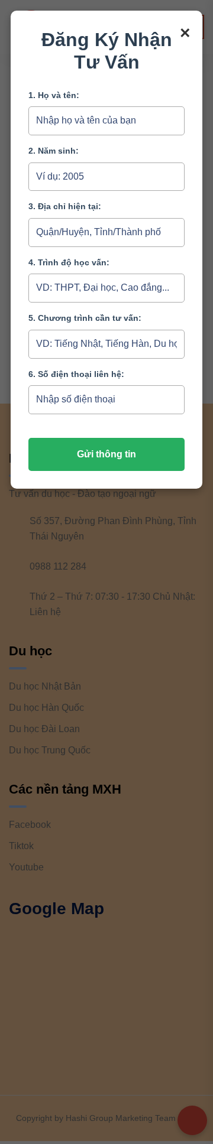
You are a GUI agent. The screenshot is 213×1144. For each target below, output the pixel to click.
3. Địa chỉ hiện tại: (64, 206)
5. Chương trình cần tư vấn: (84, 318)
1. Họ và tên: (53, 95)
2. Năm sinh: (53, 150)
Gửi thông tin (106, 454)
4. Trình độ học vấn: (68, 262)
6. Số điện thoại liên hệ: (76, 374)
